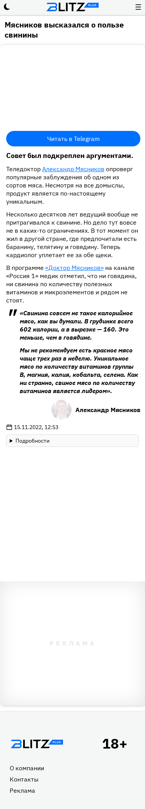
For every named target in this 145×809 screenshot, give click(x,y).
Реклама (22, 790)
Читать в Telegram (73, 139)
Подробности (32, 440)
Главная (37, 744)
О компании (27, 768)
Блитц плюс (73, 7)
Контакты (24, 779)
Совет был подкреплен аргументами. (69, 155)
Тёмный (7, 7)
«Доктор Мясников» (74, 267)
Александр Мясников (73, 169)
